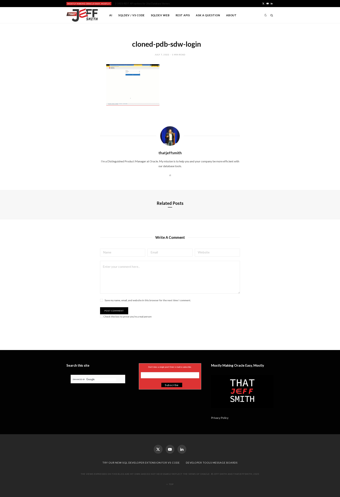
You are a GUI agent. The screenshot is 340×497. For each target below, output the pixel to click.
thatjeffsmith (170, 153)
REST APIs (183, 15)
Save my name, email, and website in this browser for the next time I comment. (148, 300)
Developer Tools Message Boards (212, 462)
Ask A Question (208, 15)
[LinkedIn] (181, 449)
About (231, 15)
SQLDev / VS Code (131, 15)
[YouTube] (170, 449)
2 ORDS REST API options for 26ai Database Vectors (142, 3)
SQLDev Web (160, 15)
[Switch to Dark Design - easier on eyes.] (266, 15)
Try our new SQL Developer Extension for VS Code (141, 462)
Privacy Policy (220, 417)
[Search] (272, 15)
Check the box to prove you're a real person (127, 316)
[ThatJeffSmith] (82, 15)
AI (110, 15)
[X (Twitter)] (158, 449)
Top (171, 484)
